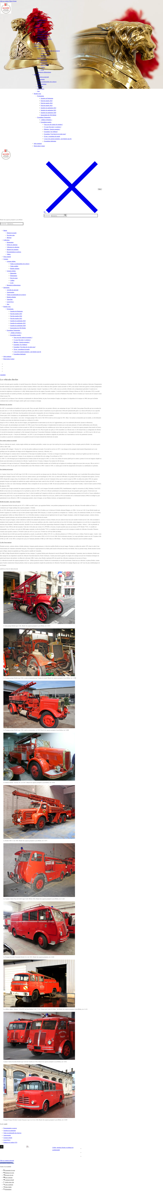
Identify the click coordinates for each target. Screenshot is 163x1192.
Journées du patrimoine (9, 1130)
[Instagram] (82, 1152)
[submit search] (65, 215)
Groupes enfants (7, 1137)
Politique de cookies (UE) (10, 1142)
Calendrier (3, 375)
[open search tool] (71, 212)
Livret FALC (6, 1140)
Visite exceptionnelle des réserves (12, 1133)
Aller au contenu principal (7, 1160)
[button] (7, 1163)
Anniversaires (7, 1135)
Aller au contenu (4, 1)
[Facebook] (82, 1148)
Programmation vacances (10, 1128)
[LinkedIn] (82, 1156)
